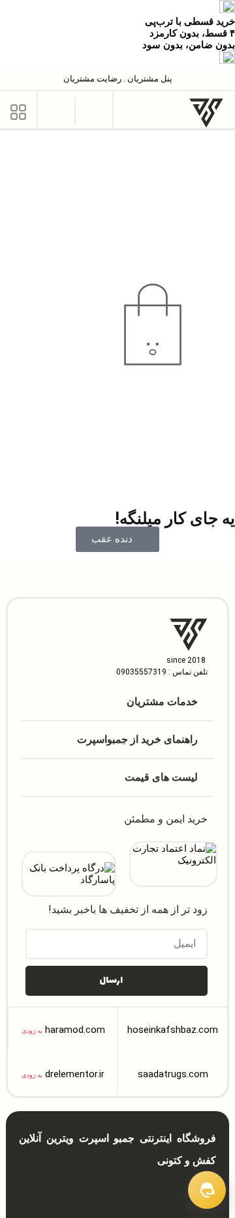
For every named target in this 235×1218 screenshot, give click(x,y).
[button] (94, 109)
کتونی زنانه (130, 1191)
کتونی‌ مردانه (176, 1191)
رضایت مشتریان (92, 78)
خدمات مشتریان (162, 701)
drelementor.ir (74, 1074)
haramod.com (75, 1030)
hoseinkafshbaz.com (172, 1030)
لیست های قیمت (161, 777)
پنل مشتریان (148, 78)
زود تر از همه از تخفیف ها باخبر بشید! (128, 909)
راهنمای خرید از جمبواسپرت (137, 739)
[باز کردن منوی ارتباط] (207, 1190)
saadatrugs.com (173, 1074)
